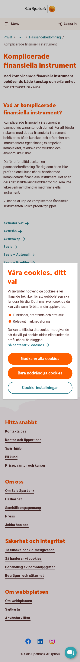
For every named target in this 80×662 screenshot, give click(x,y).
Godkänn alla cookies (40, 358)
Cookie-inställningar (40, 387)
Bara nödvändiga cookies (40, 373)
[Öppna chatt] (71, 653)
